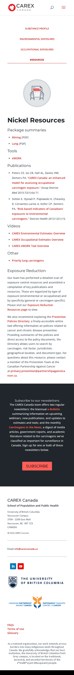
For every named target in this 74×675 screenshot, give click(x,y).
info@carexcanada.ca (26, 548)
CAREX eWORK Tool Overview (30, 246)
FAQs (10, 625)
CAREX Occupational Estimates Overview (37, 239)
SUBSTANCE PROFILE (37, 28)
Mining (16, 137)
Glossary (12, 633)
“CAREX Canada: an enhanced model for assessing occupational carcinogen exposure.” (38, 183)
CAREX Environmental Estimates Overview (38, 233)
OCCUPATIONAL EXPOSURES (37, 49)
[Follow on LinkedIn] (13, 566)
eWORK (16, 158)
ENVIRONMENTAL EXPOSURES (37, 39)
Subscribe (37, 466)
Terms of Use (15, 629)
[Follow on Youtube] (21, 566)
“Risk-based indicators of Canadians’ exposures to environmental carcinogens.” (37, 214)
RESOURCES (37, 59)
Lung (15, 143)
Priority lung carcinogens (28, 260)
